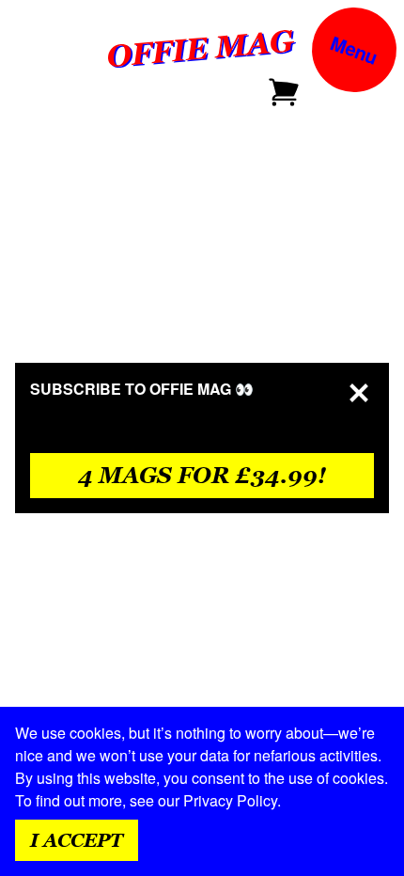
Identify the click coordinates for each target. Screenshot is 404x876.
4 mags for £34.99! (202, 475)
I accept (76, 840)
